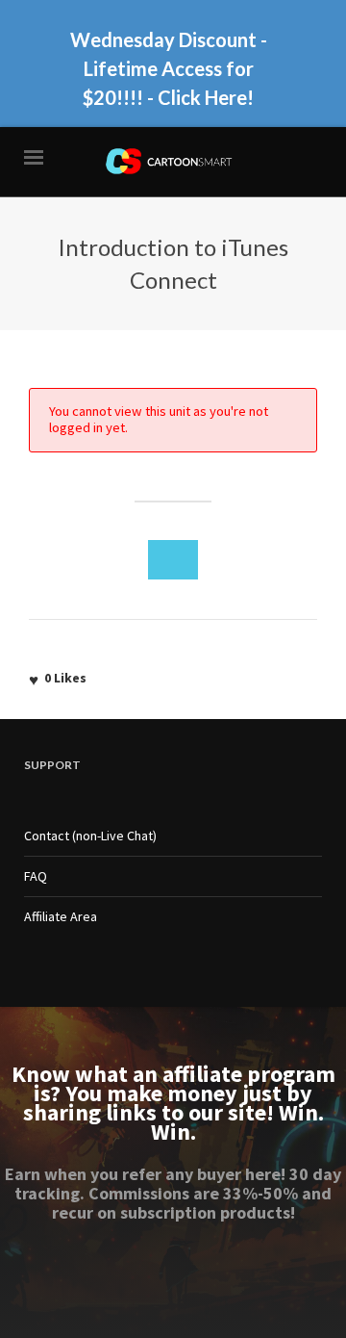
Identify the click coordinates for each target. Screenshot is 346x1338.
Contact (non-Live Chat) (90, 835)
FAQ (35, 876)
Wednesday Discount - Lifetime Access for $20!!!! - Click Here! (168, 68)
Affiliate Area (60, 916)
